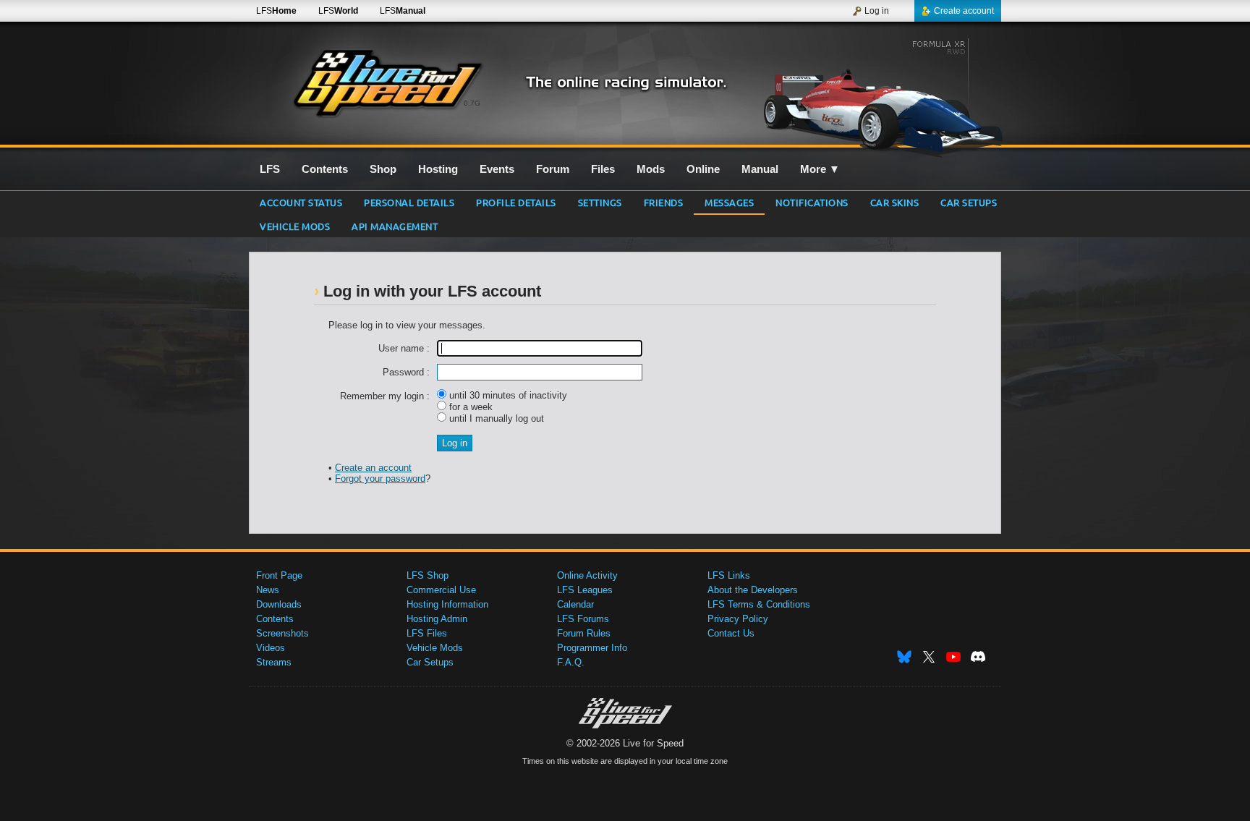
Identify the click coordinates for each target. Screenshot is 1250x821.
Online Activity (587, 575)
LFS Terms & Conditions (758, 604)
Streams (274, 662)
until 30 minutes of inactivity (506, 395)
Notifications (812, 202)
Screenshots (282, 633)
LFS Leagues (585, 589)
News (267, 589)
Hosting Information (447, 604)
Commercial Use (441, 589)
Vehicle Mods (295, 226)
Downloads (279, 604)
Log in (876, 11)
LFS (276, 11)
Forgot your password (380, 478)
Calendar (575, 604)
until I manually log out (495, 418)
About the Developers (752, 589)
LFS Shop (427, 575)
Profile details (516, 202)
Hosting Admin (437, 618)
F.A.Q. (570, 662)
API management (395, 226)
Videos (270, 647)
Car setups (968, 202)
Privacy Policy (737, 618)
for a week (469, 406)
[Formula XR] (877, 92)
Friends (664, 202)
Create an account (373, 467)
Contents (275, 618)
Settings (600, 202)
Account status (301, 202)
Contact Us (730, 633)
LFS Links (728, 575)
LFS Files (427, 633)
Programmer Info (592, 647)
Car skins (894, 202)
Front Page (279, 575)
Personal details (409, 202)
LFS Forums (583, 618)
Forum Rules (584, 633)
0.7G (472, 103)
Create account (964, 11)
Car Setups (430, 662)
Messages (729, 202)
